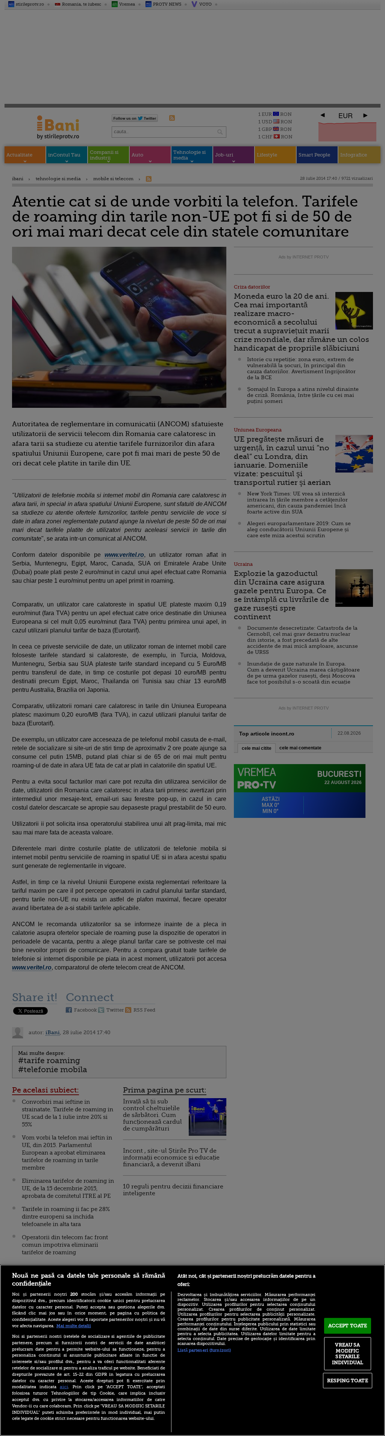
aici (64, 1386)
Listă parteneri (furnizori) (204, 1350)
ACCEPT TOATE (347, 1325)
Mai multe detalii (73, 1326)
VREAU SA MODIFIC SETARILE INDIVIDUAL (347, 1353)
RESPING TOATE (347, 1380)
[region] (192, 1350)
